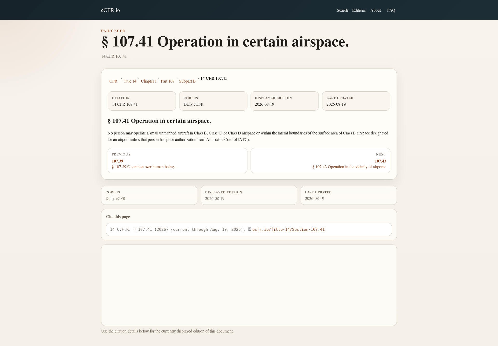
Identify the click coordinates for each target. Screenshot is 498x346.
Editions (359, 10)
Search (342, 10)
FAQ (391, 10)
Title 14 (130, 81)
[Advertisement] (249, 285)
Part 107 (168, 81)
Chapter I (148, 81)
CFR (113, 81)
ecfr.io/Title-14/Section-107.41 (288, 229)
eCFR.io (110, 9)
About (375, 10)
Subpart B (187, 81)
